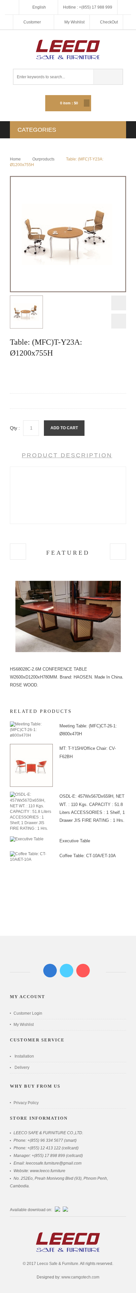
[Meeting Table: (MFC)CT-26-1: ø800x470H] (31, 724)
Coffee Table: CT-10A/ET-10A (87, 855)
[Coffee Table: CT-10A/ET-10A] (31, 854)
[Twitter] (66, 970)
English (39, 7)
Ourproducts (43, 159)
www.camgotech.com (80, 1277)
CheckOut (109, 22)
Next (118, 321)
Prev (118, 305)
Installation (24, 1056)
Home (15, 159)
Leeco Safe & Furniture (57, 1263)
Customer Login (28, 1013)
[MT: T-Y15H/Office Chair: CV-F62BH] (31, 746)
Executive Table (74, 840)
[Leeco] (68, 49)
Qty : (15, 428)
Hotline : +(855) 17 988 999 (87, 7)
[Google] (83, 970)
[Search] (107, 76)
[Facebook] (50, 970)
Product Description (67, 455)
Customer (32, 22)
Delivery (22, 1067)
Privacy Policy (26, 1103)
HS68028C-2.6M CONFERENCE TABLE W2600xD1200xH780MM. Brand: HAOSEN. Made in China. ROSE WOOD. (66, 677)
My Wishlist (74, 22)
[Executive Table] (27, 839)
